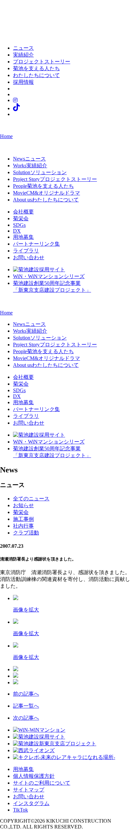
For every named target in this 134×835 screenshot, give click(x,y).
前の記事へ (26, 694)
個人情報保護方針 (34, 776)
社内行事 (23, 526)
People (43, 186)
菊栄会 (21, 218)
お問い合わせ (28, 257)
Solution (40, 172)
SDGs (19, 225)
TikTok (20, 810)
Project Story (55, 179)
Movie (46, 193)
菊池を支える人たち (36, 68)
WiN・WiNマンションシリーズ (49, 276)
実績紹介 (23, 55)
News (29, 158)
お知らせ (23, 505)
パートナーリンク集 (36, 244)
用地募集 (23, 237)
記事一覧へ (26, 706)
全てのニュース (31, 498)
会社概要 (23, 211)
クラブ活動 (26, 532)
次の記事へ (26, 718)
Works (30, 165)
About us (46, 199)
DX (17, 231)
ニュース (23, 48)
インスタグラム (31, 803)
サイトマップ (28, 789)
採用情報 (23, 82)
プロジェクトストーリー (41, 61)
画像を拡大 (26, 609)
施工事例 (23, 519)
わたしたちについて (36, 75)
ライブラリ (26, 250)
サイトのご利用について (41, 783)
